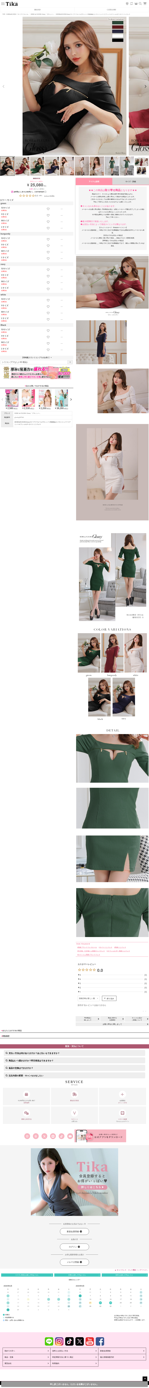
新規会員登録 (73, 1231)
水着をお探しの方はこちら (77, 1275)
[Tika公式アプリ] (100, 1135)
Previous (3, 86)
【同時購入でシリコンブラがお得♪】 (36, 358)
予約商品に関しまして (87, 1019)
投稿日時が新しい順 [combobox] (87, 998)
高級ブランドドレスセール (87, 947)
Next (145, 86)
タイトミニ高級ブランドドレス (89, 954)
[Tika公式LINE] (53, 1136)
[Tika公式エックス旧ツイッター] (44, 1136)
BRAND (37, 10)
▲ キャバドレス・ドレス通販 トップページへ (131, 1270)
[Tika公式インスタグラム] (27, 1136)
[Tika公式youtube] (70, 1136)
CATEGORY (111, 10)
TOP (3, 14)
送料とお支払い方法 (60, 1351)
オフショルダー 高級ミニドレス (119, 951)
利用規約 (55, 1363)
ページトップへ (145, 1378)
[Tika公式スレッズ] (35, 1136)
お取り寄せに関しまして (112, 1024)
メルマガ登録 (73, 1262)
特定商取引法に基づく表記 (62, 1357)
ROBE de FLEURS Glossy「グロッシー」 (43, 14)
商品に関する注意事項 (112, 1019)
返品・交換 (9, 1357)
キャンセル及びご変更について (137, 1019)
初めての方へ (10, 1351)
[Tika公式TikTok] (61, 1136)
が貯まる (74, 1120)
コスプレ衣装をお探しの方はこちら (26, 1275)
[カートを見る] (146, 2)
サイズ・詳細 (130, 181)
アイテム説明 (94, 181)
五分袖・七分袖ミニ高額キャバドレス (91, 951)
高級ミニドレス (120, 947)
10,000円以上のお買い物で (26, 1102)
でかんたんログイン (122, 1120)
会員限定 (122, 1102)
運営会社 (8, 1363)
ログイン (73, 1247)
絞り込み (110, 998)
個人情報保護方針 (107, 1357)
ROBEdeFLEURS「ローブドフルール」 (18, 14)
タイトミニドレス (106, 947)
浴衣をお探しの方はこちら (124, 1275)
